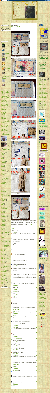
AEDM (3, 153)
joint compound (4, 206)
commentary (3, 177)
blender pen (3, 167)
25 (36, 360)
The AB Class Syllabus (43, 80)
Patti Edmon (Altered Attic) (5, 127)
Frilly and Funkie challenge (5, 195)
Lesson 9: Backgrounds (43, 89)
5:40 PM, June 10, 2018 (15, 341)
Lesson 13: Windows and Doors (44, 93)
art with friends (4, 161)
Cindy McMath (15, 327)
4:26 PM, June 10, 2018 (15, 336)
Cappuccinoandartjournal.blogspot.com (18, 347)
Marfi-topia (14, 263)
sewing (3, 244)
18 (36, 327)
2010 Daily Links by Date (24, 21)
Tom (42, 320)
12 (36, 296)
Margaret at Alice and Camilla (5, 120)
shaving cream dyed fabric (5, 245)
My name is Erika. (44, 318)
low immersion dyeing (5, 208)
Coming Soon (40, 21)
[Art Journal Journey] (44, 146)
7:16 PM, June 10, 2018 (15, 345)
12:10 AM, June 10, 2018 (16, 235)
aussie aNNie (15, 351)
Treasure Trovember (4, 270)
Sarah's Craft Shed (4, 57)
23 (36, 351)
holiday (3, 202)
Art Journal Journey (4, 160)
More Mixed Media (4, 217)
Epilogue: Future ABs (42, 101)
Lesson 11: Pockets (42, 91)
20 (36, 338)
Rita (13, 343)
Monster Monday (7, 44)
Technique (3, 265)
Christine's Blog (4, 66)
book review (3, 169)
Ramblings (41, 108)
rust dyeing (3, 240)
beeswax (3, 166)
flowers (3, 192)
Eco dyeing (3, 187)
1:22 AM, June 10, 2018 (15, 246)
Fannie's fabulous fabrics (5, 106)
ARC (2, 157)
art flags (3, 158)
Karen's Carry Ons (4, 114)
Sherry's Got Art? (4, 129)
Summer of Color (4, 257)
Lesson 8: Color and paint (43, 88)
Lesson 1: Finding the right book (44, 81)
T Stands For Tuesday (5, 263)
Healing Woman (4, 109)
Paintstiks (3, 223)
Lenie (14, 315)
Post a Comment (13, 385)
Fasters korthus (4, 78)
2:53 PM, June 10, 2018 (15, 325)
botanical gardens (4, 171)
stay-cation (3, 254)
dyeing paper (3, 183)
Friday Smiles (4, 194)
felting (3, 190)
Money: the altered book (43, 104)
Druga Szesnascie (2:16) (5, 105)
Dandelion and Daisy (4, 100)
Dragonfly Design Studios (5, 104)
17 (36, 320)
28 (36, 375)
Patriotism (3, 224)
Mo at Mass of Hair (4, 123)
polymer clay (3, 228)
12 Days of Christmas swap (5, 149)
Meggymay (14, 320)
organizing (3, 220)
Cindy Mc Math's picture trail (5, 97)
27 (36, 370)
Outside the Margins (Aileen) (5, 125)
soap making (3, 250)
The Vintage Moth (42, 305)
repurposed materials (4, 236)
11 (36, 291)
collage (3, 175)
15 (36, 311)
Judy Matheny (3, 113)
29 (36, 381)
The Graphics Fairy (42, 306)
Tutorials (7, 21)
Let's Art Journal (15, 311)
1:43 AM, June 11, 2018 (15, 358)
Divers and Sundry (15, 360)
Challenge (3, 173)
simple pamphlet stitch (5, 248)
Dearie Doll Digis (42, 297)
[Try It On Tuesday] (44, 150)
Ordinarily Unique (7, 62)
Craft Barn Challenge (4, 179)
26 (36, 366)
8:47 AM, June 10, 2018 (15, 289)
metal (3, 211)
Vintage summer (7, 53)
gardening (3, 196)
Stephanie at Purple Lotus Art (5, 130)
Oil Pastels (3, 219)
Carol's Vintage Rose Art (5, 95)
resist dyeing (3, 238)
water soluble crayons (5, 280)
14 (36, 306)
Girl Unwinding (4, 108)
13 (36, 302)
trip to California (4, 271)
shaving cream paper (4, 246)
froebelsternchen (15, 237)
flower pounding (4, 191)
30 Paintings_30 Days (4, 150)
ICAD (2, 204)
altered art (3, 154)
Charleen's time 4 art (4, 96)
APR (2, 156)
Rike (14, 267)
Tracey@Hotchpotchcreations (17, 338)
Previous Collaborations (14, 21)
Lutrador (3, 209)
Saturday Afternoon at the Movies (6, 241)
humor (3, 203)
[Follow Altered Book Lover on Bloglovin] (6, 41)
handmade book (4, 200)
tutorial (3, 274)
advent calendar (4, 152)
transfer (3, 269)
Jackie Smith (3, 110)
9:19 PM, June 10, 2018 (15, 353)
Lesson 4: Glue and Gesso (43, 85)
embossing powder (4, 188)
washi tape (3, 279)
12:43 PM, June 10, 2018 (16, 309)
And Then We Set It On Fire (5, 92)
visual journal (4, 278)
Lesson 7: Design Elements (43, 87)
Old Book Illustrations (42, 302)
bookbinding (3, 170)
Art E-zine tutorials (42, 294)
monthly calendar (4, 215)
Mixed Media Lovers (4, 213)
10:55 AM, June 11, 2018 (16, 364)
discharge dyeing (4, 182)
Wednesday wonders (4, 282)
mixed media (3, 212)
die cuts (3, 181)
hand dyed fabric (4, 199)
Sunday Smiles (4, 261)
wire (2, 283)
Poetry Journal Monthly (5, 227)
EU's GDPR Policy (33, 21)
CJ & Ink (3, 48)
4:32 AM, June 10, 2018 (15, 261)
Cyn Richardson (4, 99)
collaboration (3, 174)
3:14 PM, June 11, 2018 (15, 368)
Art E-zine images (42, 293)
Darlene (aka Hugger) (4, 102)
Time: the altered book (43, 105)
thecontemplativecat (4, 75)
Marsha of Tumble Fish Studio (5, 121)
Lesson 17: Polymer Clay (43, 96)
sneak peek (3, 249)
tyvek (2, 276)
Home (3, 21)
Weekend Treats (7, 83)
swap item (3, 262)
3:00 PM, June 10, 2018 (15, 330)
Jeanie (14, 366)
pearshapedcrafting (15, 370)
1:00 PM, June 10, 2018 (15, 313)
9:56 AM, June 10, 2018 (15, 294)
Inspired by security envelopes (15, 26)
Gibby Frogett (15, 273)
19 (36, 332)
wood (3, 284)
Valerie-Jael (14, 232)
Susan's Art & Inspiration (5, 131)
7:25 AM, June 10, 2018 (15, 285)
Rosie (14, 296)
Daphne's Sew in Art (4, 101)
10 (36, 287)
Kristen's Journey (4, 118)
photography (3, 225)
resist (3, 237)
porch (3, 229)
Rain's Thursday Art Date (5, 234)
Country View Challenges (5, 178)
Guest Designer (4, 198)
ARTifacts (3, 162)
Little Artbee (14, 332)
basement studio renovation (5, 165)
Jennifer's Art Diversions (5, 112)
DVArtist (3, 43)
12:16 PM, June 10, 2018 (16, 304)
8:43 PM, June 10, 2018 (15, 349)
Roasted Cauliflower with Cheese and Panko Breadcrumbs (7, 68)
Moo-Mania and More (4, 216)
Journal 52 (3, 207)
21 (36, 343)
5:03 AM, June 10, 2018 (15, 265)
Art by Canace (3, 93)
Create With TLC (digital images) (44, 296)
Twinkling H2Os (4, 275)
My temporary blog (42, 107)
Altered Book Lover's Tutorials (5, 91)
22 (36, 347)
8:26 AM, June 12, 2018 (15, 384)
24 (36, 355)
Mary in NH (3, 122)
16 (36, 315)
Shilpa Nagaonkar (15, 355)
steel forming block (4, 255)
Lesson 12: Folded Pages (43, 92)
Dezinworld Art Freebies (43, 298)
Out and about (4, 221)
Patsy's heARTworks (4, 126)
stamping (3, 253)
